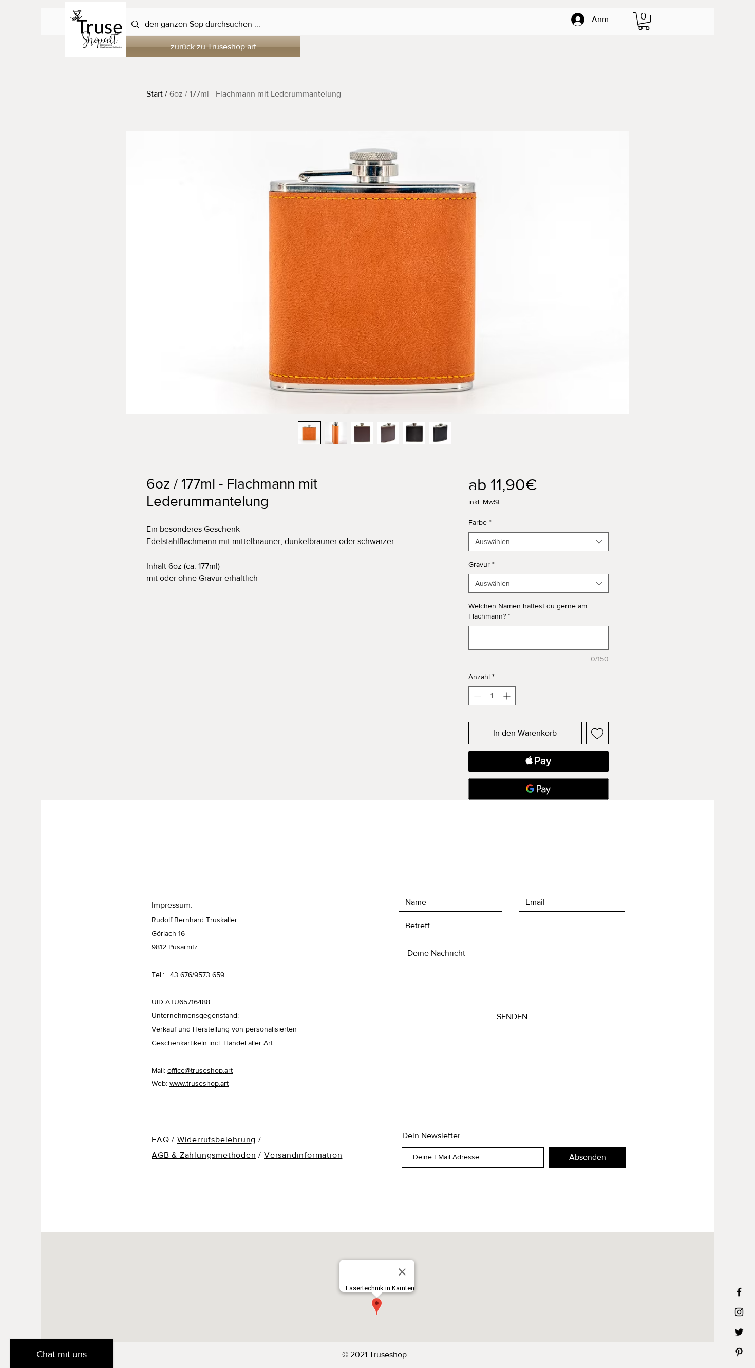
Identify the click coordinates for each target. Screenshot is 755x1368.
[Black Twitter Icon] (739, 1332)
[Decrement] (476, 696)
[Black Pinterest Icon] (739, 1352)
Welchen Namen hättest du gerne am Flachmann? (527, 611)
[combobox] (538, 542)
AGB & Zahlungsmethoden (204, 1155)
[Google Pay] (538, 789)
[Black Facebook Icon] (739, 1292)
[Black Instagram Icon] (739, 1312)
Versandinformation (303, 1155)
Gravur (481, 564)
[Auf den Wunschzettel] (597, 733)
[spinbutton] (492, 696)
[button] (643, 21)
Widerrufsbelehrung (216, 1139)
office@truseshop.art (200, 1070)
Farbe (480, 522)
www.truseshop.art (199, 1083)
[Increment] (507, 696)
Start (154, 93)
